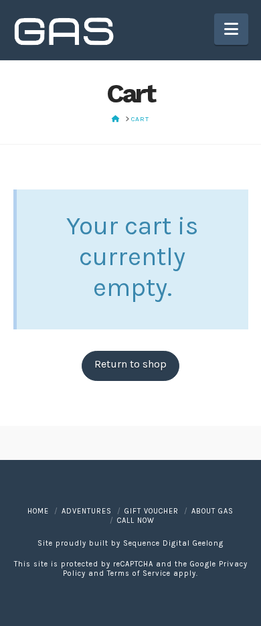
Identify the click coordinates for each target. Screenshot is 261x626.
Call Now (136, 520)
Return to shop (130, 364)
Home (38, 511)
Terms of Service (139, 573)
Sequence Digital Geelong (173, 543)
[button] (231, 29)
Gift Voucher (151, 511)
